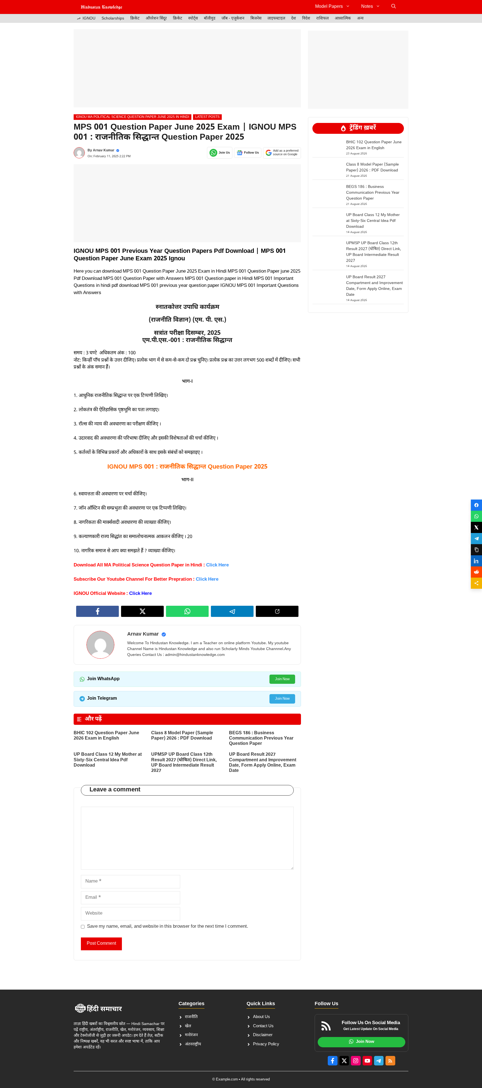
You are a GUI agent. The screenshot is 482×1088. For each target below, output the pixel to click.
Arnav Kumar (103, 150)
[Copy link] (476, 549)
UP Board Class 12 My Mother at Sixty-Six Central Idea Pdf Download (108, 760)
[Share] (476, 583)
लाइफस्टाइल (276, 18)
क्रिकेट (134, 18)
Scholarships (113, 18)
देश (293, 18)
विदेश (306, 18)
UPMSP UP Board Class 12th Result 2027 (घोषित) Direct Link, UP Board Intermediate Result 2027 (184, 763)
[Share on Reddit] (476, 572)
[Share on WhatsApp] (476, 516)
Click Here (140, 594)
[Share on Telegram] (476, 538)
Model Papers (329, 7)
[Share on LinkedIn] (476, 560)
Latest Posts (207, 117)
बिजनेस (255, 18)
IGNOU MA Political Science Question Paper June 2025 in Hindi (132, 117)
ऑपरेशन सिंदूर (156, 18)
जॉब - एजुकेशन (232, 18)
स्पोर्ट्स (193, 18)
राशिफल (322, 18)
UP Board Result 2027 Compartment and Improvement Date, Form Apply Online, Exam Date (262, 763)
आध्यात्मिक (343, 18)
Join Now (282, 679)
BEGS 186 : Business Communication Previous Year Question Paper (261, 738)
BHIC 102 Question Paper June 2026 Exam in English (106, 736)
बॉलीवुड (209, 18)
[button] (393, 7)
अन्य (360, 18)
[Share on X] (476, 527)
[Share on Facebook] (476, 505)
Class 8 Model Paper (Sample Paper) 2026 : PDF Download (182, 736)
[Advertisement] (187, 68)
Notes (367, 7)
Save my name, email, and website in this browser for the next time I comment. (167, 927)
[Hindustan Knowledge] (101, 7)
